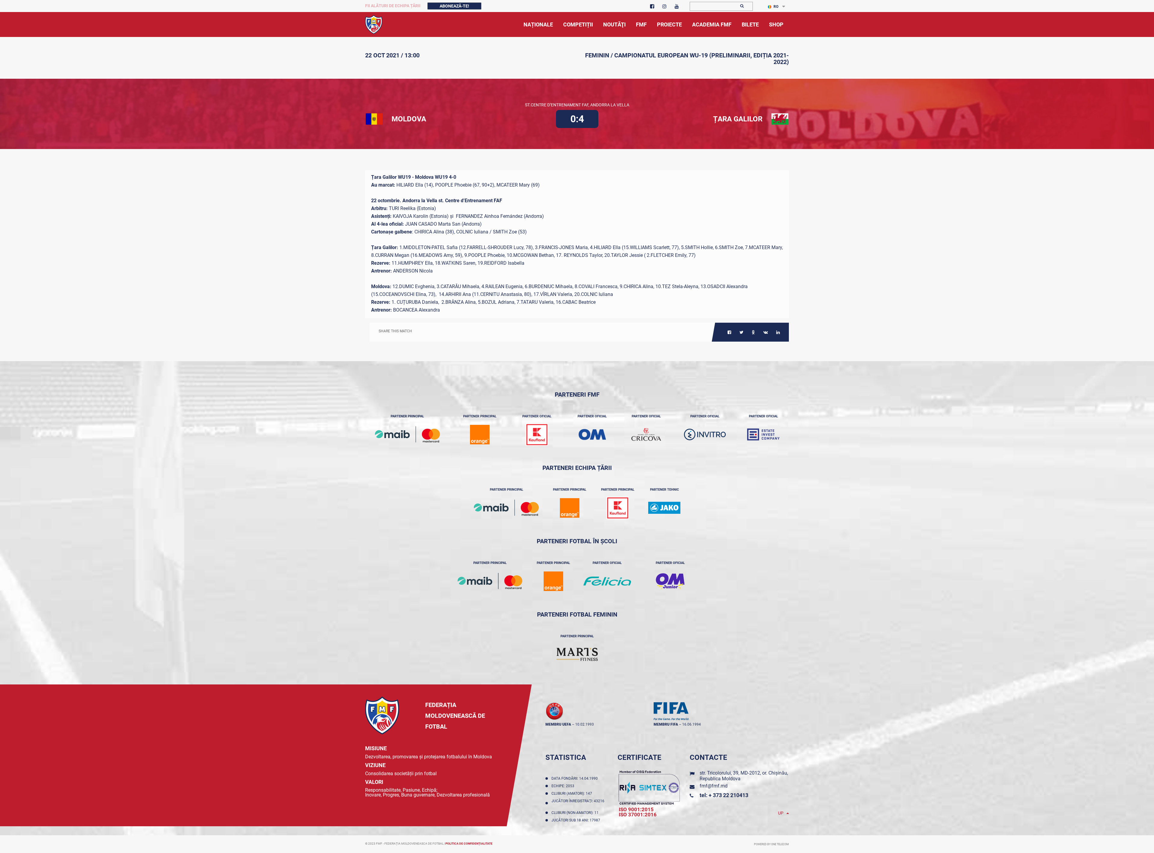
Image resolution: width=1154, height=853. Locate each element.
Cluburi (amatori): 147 (572, 793)
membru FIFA (666, 724)
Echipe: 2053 (563, 786)
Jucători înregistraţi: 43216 (577, 803)
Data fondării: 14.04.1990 (575, 778)
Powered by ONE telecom (771, 844)
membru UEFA (558, 724)
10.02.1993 (584, 724)
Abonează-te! (454, 6)
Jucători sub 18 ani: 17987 (576, 820)
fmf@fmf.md (714, 786)
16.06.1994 (691, 724)
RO (776, 7)
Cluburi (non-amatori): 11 (575, 813)
